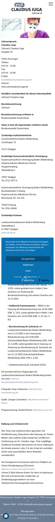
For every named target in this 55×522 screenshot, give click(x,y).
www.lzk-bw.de (8, 233)
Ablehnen (28, 264)
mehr (28, 270)
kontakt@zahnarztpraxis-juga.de (16, 80)
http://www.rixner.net (42, 410)
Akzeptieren (28, 258)
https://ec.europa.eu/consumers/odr (17, 469)
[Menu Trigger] (50, 3)
